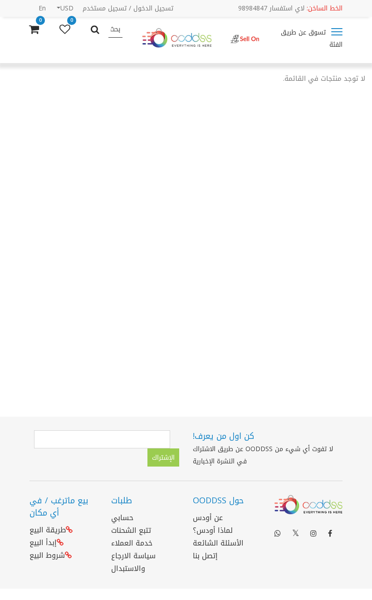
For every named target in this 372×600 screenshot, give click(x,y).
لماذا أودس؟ (213, 530)
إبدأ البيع (43, 543)
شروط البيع (47, 555)
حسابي (122, 518)
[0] (64, 29)
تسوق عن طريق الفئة (312, 38)
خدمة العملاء (131, 543)
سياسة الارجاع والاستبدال (133, 562)
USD (66, 8)
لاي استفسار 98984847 (290, 8)
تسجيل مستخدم (105, 8)
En (42, 8)
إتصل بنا (205, 556)
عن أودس (208, 518)
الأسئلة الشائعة (218, 543)
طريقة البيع (47, 530)
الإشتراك (163, 458)
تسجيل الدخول (153, 8)
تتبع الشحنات (131, 530)
